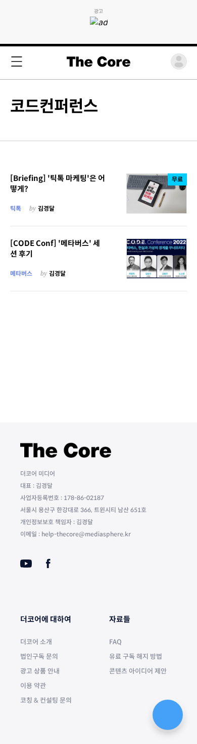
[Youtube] (26, 564)
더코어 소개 (36, 642)
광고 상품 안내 (40, 671)
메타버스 (21, 273)
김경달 (46, 208)
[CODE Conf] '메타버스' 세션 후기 (55, 248)
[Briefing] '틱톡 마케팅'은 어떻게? (57, 183)
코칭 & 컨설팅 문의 (46, 700)
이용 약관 (33, 686)
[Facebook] (48, 564)
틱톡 (15, 208)
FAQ (115, 642)
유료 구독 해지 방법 (135, 656)
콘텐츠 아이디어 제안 (138, 671)
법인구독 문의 (39, 656)
